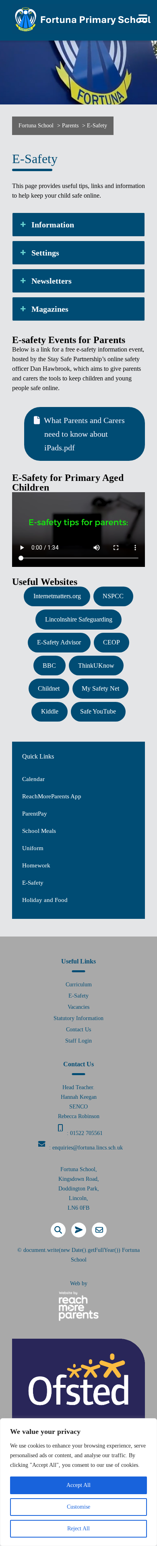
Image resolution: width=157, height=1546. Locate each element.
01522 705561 (86, 1133)
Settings (45, 252)
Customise (78, 1507)
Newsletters (51, 280)
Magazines (49, 309)
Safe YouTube (98, 711)
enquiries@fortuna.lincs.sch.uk (87, 1148)
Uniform (32, 848)
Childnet (49, 688)
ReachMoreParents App (51, 796)
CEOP (111, 642)
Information (52, 224)
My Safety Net (100, 688)
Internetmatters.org (57, 596)
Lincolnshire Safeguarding (78, 619)
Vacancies (78, 1007)
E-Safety (32, 882)
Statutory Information (78, 1018)
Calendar (33, 779)
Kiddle (49, 711)
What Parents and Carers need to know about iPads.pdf (84, 434)
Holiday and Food (45, 900)
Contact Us (78, 1030)
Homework (36, 865)
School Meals (39, 831)
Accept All (78, 1485)
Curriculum (79, 985)
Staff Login (78, 1041)
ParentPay (34, 813)
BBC (49, 665)
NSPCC (113, 596)
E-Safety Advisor (59, 642)
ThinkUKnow (96, 665)
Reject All (78, 1529)
